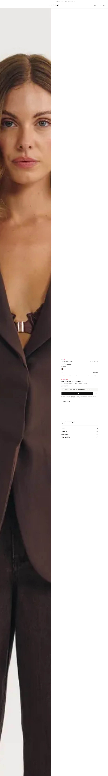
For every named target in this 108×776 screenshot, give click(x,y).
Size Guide (95, 372)
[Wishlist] (98, 5)
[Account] (101, 5)
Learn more (73, 1)
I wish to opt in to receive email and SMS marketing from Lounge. (78, 389)
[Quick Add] (70, 419)
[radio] (64, 375)
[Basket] (104, 5)
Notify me (77, 393)
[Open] (4, 5)
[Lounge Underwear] (54, 5)
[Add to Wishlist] (96, 393)
